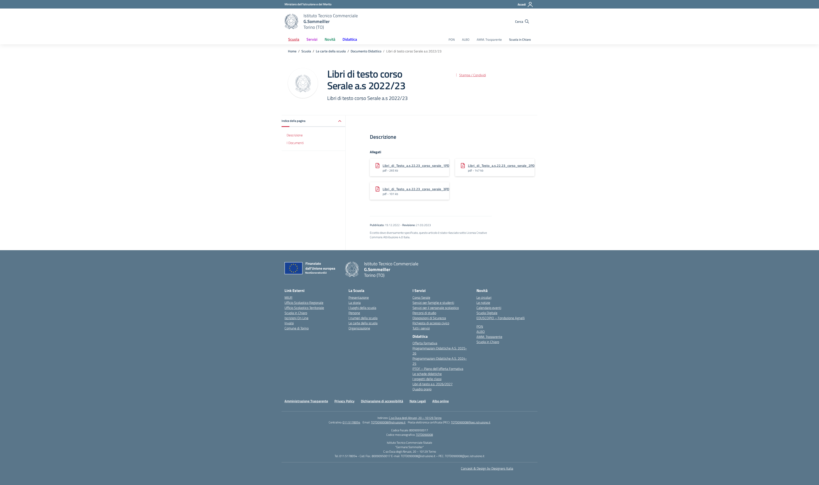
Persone (354, 312)
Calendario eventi (488, 307)
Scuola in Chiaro (520, 39)
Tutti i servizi (421, 328)
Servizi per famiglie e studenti (433, 302)
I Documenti (295, 142)
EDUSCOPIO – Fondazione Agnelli (500, 317)
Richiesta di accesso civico (430, 323)
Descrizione (295, 135)
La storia (355, 302)
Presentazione (359, 297)
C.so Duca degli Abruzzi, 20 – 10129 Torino (415, 418)
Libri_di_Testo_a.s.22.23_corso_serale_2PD (501, 165)
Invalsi (289, 323)
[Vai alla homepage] (291, 21)
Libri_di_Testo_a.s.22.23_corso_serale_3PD (416, 189)
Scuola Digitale (486, 312)
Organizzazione (359, 328)
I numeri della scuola (363, 317)
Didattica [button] (350, 39)
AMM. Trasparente (489, 39)
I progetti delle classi (426, 378)
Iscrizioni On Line (296, 317)
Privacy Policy (344, 401)
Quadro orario (421, 389)
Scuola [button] (293, 39)
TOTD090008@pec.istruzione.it (470, 422)
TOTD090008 (424, 434)
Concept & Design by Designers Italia (487, 468)
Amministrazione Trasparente (306, 401)
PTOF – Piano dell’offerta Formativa (437, 368)
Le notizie (483, 302)
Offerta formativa (424, 343)
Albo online (440, 401)
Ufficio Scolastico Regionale (304, 302)
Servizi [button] (311, 39)
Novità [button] (330, 39)
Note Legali (418, 401)
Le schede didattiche (427, 373)
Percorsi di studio (424, 312)
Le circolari (483, 297)
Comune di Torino (297, 328)
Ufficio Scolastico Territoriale (304, 307)
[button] (314, 121)
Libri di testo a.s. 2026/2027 (432, 384)
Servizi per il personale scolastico (435, 307)
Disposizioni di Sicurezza (429, 317)
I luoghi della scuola (362, 307)
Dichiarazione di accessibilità (382, 401)
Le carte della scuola (363, 323)
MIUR (288, 297)
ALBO (465, 39)
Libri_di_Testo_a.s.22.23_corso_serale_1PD (416, 165)
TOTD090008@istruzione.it (388, 422)
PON (452, 39)
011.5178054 (351, 422)
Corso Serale (421, 297)
